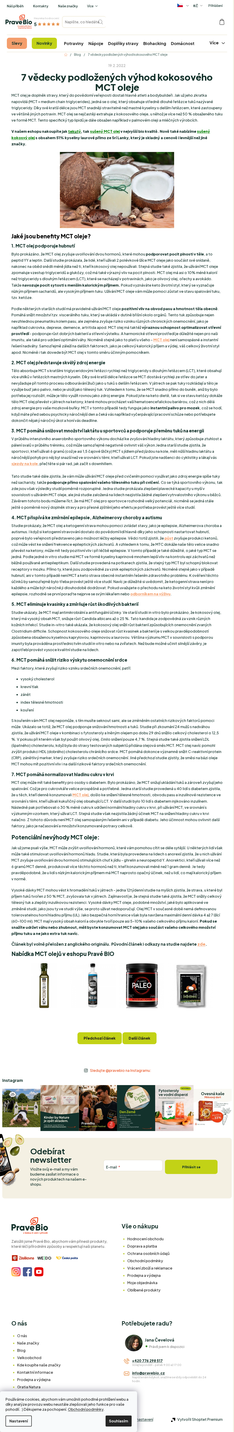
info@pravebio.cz (148, 1373)
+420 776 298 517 (147, 1360)
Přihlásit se (191, 1167)
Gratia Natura (28, 1386)
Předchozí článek (100, 1038)
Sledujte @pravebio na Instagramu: (120, 1070)
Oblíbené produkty (143, 1290)
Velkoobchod (29, 1357)
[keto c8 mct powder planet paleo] (141, 984)
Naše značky (68, 6)
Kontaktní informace (35, 1372)
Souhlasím (118, 1421)
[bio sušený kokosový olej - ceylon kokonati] (190, 984)
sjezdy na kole (24, 463)
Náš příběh (15, 6)
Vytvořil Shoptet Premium (200, 1419)
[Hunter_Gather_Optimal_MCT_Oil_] (93, 984)
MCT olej (161, 339)
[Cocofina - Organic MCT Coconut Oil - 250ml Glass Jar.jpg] (44, 984)
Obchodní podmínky (85, 1409)
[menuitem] (17, 43)
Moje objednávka (142, 1282)
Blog (21, 1350)
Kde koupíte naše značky (39, 1365)
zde (201, 944)
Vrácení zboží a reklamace (149, 1268)
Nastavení (18, 1421)
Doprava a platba (142, 1246)
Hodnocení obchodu (145, 1238)
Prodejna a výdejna (144, 1275)
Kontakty (40, 6)
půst (168, 538)
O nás (22, 1335)
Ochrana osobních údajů (148, 1253)
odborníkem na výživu (150, 593)
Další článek (139, 1038)
